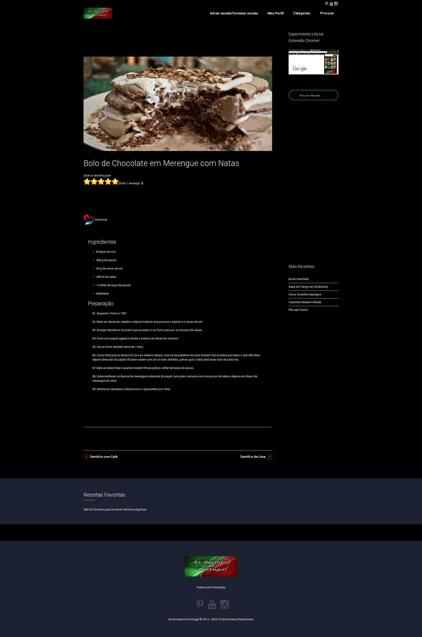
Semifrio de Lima (253, 456)
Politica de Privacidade (211, 587)
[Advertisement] (178, 43)
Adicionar (101, 219)
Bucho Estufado (299, 279)
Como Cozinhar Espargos (305, 294)
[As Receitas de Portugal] (98, 13)
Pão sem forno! (298, 309)
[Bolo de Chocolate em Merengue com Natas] (178, 103)
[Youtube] (331, 3)
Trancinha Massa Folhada (305, 302)
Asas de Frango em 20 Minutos (308, 286)
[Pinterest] (327, 3)
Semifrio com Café (104, 456)
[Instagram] (336, 3)
